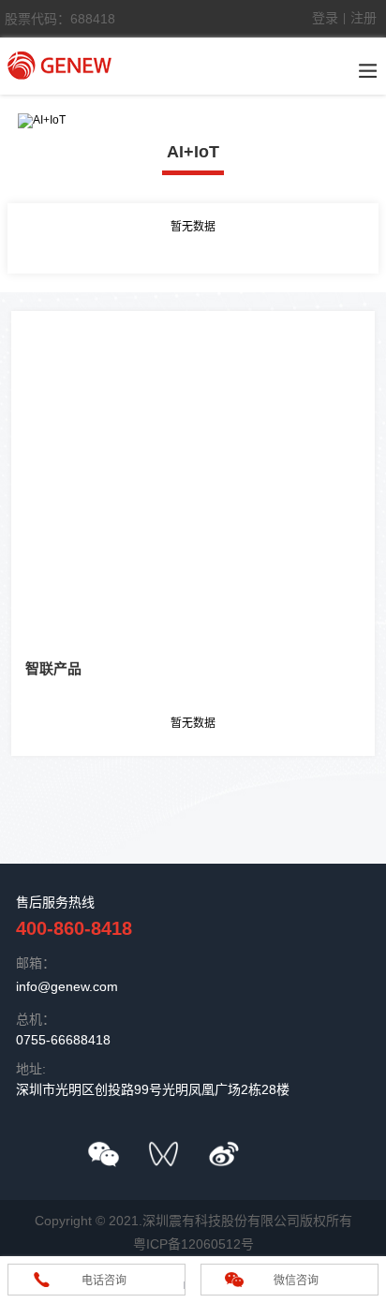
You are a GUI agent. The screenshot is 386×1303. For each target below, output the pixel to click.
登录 (325, 17)
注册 (363, 17)
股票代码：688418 (60, 18)
